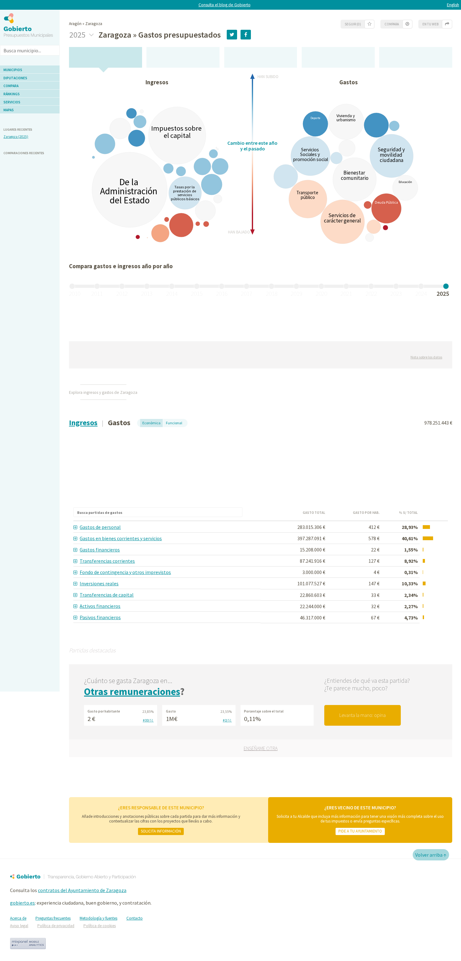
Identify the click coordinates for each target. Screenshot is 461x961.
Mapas (8, 110)
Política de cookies (99, 925)
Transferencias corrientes (107, 561)
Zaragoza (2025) (15, 136)
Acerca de (18, 918)
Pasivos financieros (100, 617)
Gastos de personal (100, 527)
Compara (11, 86)
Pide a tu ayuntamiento (360, 830)
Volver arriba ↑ (431, 855)
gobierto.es (22, 903)
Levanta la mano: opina (362, 715)
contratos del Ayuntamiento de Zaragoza (82, 890)
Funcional (174, 422)
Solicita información (161, 830)
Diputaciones (15, 78)
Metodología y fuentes (98, 918)
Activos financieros (100, 606)
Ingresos (83, 422)
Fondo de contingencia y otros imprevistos (125, 572)
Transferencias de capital (107, 595)
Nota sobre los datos (426, 357)
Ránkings (11, 94)
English (453, 5)
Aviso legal (19, 925)
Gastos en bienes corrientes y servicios (121, 538)
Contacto (134, 918)
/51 (148, 720)
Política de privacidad (55, 925)
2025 (78, 35)
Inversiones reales (99, 583)
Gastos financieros (100, 549)
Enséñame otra (261, 748)
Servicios (11, 102)
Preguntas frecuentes (53, 918)
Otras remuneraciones (132, 691)
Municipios (12, 70)
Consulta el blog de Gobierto (225, 5)
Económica (151, 422)
